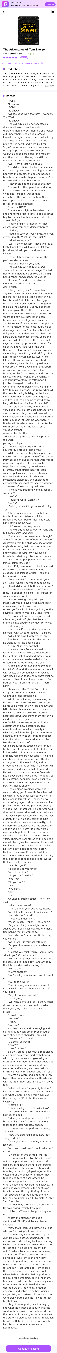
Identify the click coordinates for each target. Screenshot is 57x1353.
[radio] (4, 57)
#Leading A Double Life (32, 63)
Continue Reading (28, 1348)
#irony (18, 63)
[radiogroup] (10, 57)
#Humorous (7, 63)
